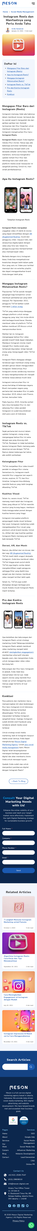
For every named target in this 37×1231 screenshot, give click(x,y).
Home (5, 12)
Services (5, 1140)
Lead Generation (28, 1157)
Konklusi (10, 94)
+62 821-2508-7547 (17, 1175)
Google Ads (30, 1137)
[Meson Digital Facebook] (14, 1205)
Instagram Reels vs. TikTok (18, 84)
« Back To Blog (18, 781)
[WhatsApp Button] (31, 1225)
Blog (4, 1154)
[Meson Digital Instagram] (9, 1205)
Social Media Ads (27, 1147)
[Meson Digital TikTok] (23, 1205)
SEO (33, 1133)
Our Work (4, 1145)
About (4, 1137)
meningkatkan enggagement (21, 652)
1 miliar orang (17, 306)
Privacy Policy (18, 1221)
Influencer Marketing (26, 1150)
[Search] (31, 1067)
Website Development (25, 1154)
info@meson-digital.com (18, 1184)
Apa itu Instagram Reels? (18, 75)
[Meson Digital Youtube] (27, 1205)
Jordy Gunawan (17, 29)
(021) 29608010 (15, 1179)
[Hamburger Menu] (33, 3)
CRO (33, 1161)
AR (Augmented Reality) (20, 553)
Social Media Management (22, 12)
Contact (5, 1157)
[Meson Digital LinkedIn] (18, 1205)
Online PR (30, 1164)
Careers (5, 1150)
